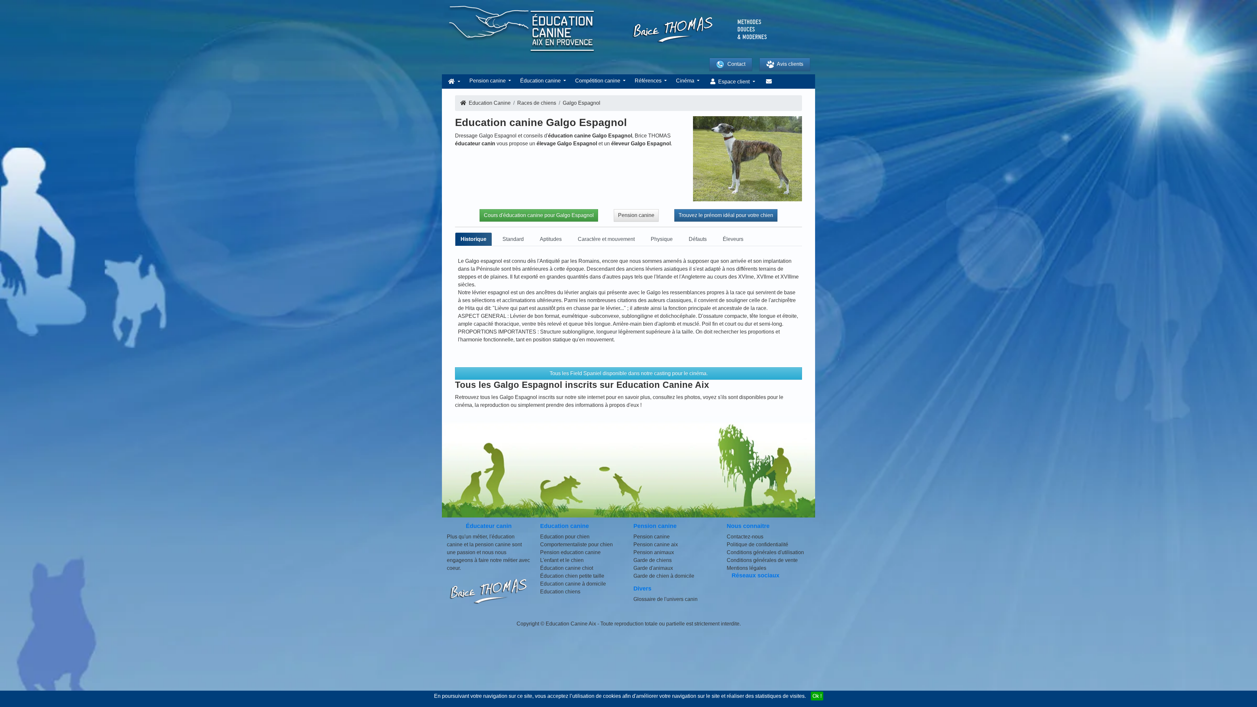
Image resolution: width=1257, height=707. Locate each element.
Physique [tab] (662, 239)
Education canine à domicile (573, 584)
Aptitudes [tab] (551, 239)
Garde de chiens (652, 560)
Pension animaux (653, 552)
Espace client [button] (734, 81)
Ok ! (817, 696)
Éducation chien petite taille (572, 576)
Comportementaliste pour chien (576, 544)
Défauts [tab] (698, 239)
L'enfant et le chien (562, 560)
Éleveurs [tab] (733, 239)
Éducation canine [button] (541, 80)
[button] (453, 81)
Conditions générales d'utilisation (765, 552)
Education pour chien (565, 536)
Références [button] (649, 80)
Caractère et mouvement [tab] (606, 239)
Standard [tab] (513, 239)
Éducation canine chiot (566, 568)
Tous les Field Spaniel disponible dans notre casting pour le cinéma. (629, 373)
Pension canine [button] (488, 80)
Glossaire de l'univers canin (665, 599)
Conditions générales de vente (762, 560)
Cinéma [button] (686, 80)
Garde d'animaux (653, 568)
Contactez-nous (745, 536)
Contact (736, 64)
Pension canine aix (655, 544)
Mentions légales (746, 568)
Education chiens (560, 591)
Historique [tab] (473, 239)
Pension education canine (570, 552)
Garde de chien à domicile (663, 576)
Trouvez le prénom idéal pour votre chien (726, 215)
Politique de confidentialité (757, 544)
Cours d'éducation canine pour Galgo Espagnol (539, 215)
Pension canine (636, 215)
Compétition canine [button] (598, 80)
